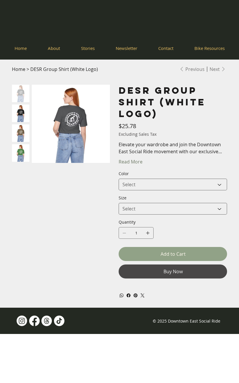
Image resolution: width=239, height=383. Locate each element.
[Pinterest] (135, 295)
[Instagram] (22, 321)
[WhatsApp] (121, 295)
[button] (209, 48)
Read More (131, 162)
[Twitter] (142, 295)
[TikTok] (59, 321)
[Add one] (148, 233)
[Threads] (46, 321)
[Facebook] (128, 295)
